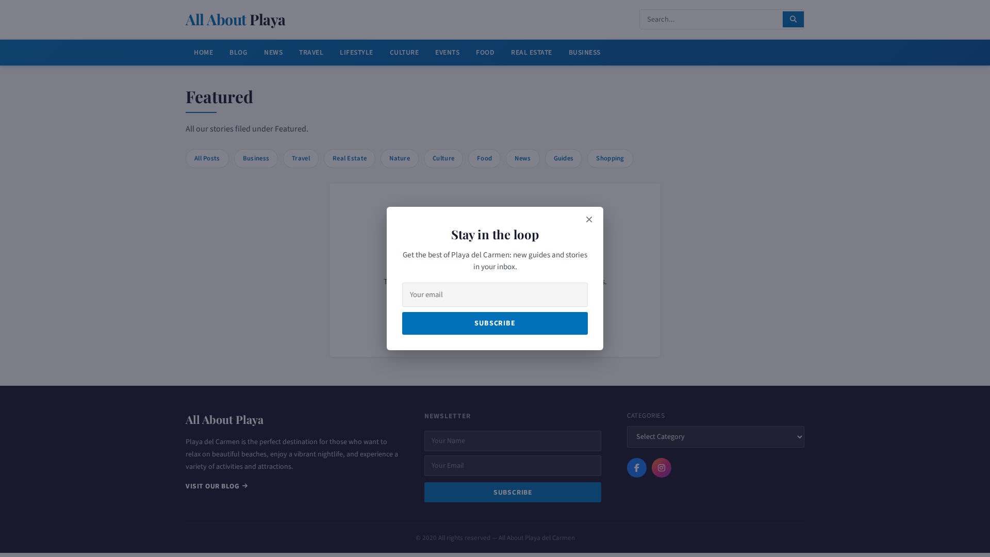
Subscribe (494, 323)
